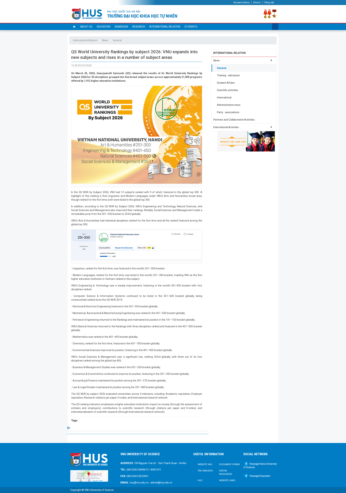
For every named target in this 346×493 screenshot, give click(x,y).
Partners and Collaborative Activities (234, 119)
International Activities (242, 127)
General (117, 40)
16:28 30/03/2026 (81, 65)
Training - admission (228, 75)
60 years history (241, 2)
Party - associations (228, 112)
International (224, 97)
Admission (121, 26)
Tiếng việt (269, 2)
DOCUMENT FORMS (229, 464)
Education (103, 26)
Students (191, 26)
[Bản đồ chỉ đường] (89, 475)
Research (138, 26)
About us (86, 26)
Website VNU (205, 464)
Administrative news (228, 104)
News (105, 40)
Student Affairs (226, 82)
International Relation (164, 26)
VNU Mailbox (205, 470)
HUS (200, 480)
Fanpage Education (259, 475)
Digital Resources (225, 472)
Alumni (256, 2)
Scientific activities (227, 90)
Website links (227, 480)
